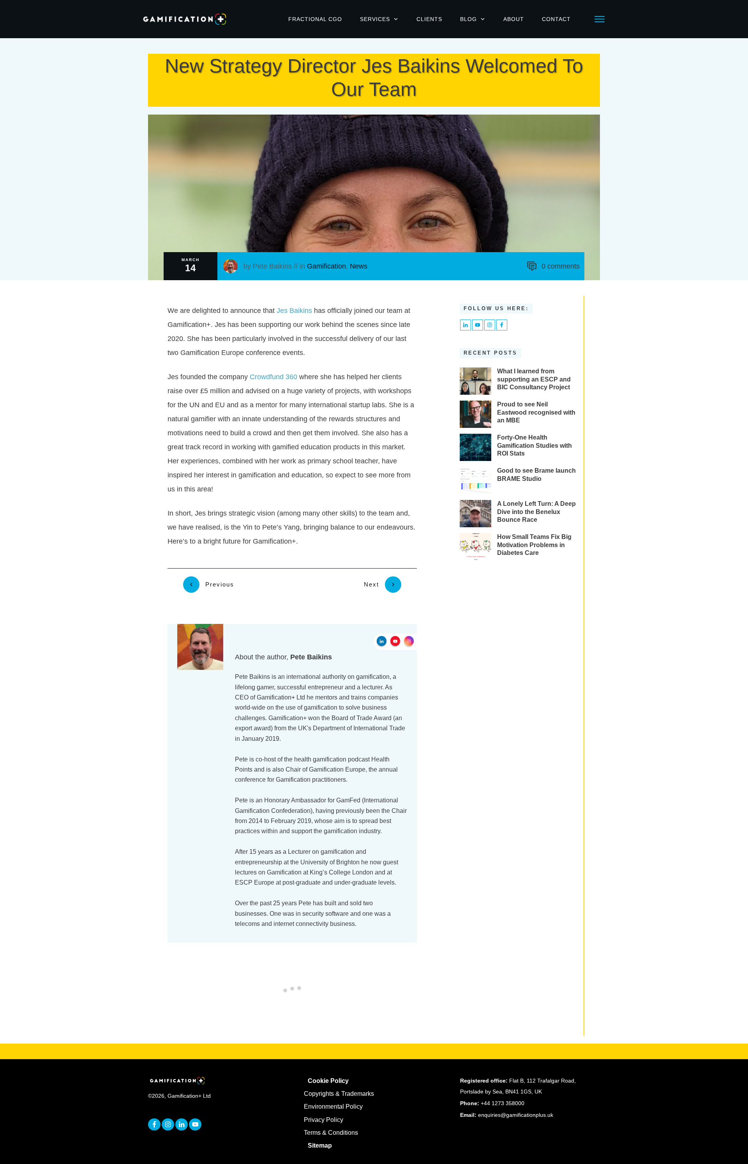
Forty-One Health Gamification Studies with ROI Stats (534, 445)
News (358, 266)
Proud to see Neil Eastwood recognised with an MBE (536, 412)
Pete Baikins (272, 266)
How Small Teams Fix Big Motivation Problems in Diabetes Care (534, 544)
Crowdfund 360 (273, 377)
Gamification (326, 266)
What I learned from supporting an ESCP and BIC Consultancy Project (534, 379)
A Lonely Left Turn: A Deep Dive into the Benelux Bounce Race (536, 511)
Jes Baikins (294, 310)
